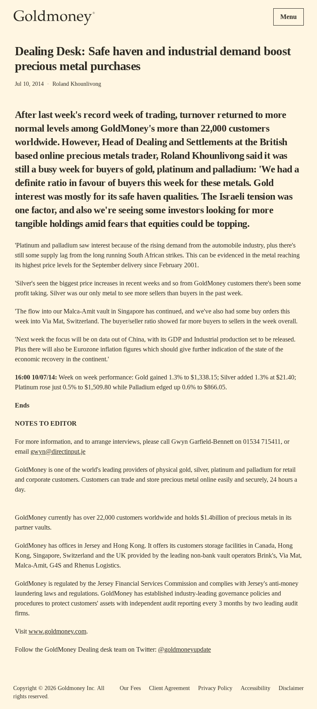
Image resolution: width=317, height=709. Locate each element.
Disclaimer (291, 688)
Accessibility (255, 688)
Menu (288, 16)
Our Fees (130, 688)
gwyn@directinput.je (58, 451)
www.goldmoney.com (57, 631)
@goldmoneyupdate (184, 649)
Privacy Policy (215, 688)
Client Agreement (169, 688)
